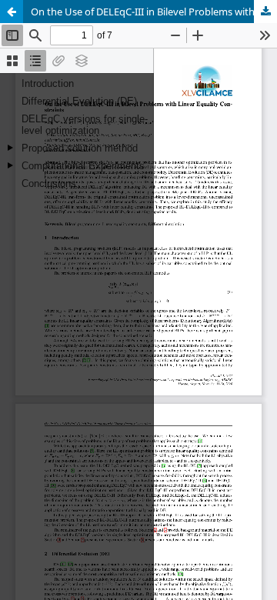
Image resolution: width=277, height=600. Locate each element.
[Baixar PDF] (265, 11)
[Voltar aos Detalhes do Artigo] (11, 11)
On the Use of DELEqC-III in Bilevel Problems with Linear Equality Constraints (154, 11)
